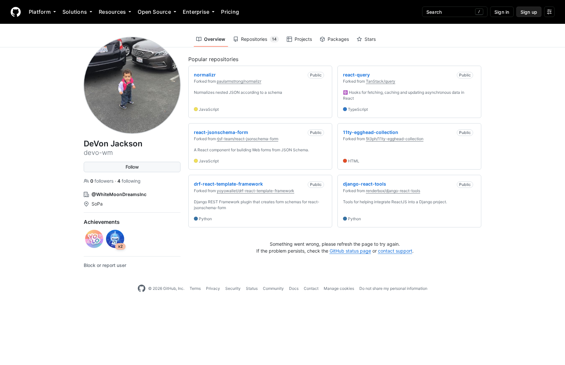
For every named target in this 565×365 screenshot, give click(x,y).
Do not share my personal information (393, 288)
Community (273, 288)
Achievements (102, 222)
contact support (395, 251)
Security (233, 288)
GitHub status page (350, 251)
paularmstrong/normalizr (239, 81)
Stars (370, 39)
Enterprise (196, 11)
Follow (132, 167)
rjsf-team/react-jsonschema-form (247, 138)
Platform (40, 11)
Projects (303, 39)
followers (102, 181)
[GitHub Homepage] (142, 288)
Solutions (74, 11)
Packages (338, 39)
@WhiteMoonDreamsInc (119, 194)
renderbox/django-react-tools (393, 190)
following (129, 181)
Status (252, 288)
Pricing (230, 11)
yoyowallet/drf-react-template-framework (255, 190)
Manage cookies (339, 288)
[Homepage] (15, 12)
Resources (112, 11)
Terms (195, 288)
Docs (294, 288)
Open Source (154, 11)
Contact (311, 288)
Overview (214, 39)
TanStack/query (380, 81)
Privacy (213, 288)
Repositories (259, 39)
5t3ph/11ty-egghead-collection (394, 138)
